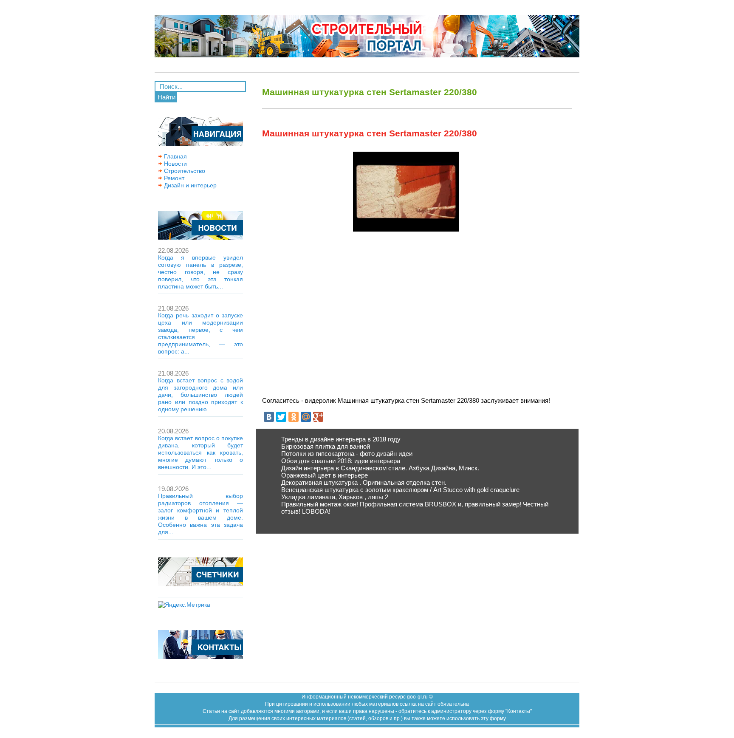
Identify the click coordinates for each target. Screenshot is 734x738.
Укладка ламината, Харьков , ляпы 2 (334, 496)
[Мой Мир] (306, 417)
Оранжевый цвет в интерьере (324, 475)
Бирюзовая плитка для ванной (325, 446)
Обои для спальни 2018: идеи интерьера (340, 460)
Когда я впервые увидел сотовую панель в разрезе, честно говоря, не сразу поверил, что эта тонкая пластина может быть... (200, 272)
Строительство (183, 170)
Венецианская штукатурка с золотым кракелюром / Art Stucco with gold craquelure (400, 489)
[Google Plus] (318, 417)
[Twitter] (281, 417)
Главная (174, 156)
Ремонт (173, 178)
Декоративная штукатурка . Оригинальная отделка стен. (363, 482)
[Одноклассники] (293, 417)
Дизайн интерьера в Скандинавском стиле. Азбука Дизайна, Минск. (380, 468)
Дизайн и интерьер (189, 185)
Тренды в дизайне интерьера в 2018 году (341, 439)
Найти (166, 97)
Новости (174, 163)
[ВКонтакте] (269, 417)
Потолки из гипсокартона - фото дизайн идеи (346, 453)
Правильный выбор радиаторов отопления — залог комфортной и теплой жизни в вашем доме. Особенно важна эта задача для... (200, 513)
